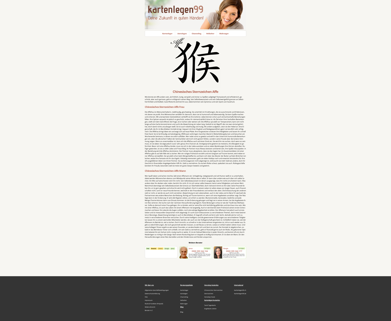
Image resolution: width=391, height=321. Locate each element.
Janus (172, 248)
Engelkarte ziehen (210, 309)
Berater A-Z (149, 310)
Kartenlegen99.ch (240, 290)
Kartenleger (184, 290)
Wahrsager (184, 304)
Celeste (160, 248)
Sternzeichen (208, 294)
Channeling (184, 297)
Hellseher (183, 300)
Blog (181, 312)
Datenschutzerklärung (152, 294)
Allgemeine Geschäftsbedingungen (157, 290)
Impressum (149, 300)
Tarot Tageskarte (210, 305)
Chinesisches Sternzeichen (213, 290)
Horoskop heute (209, 297)
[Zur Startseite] (195, 14)
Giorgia (167, 248)
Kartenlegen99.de (240, 294)
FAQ (146, 297)
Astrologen (184, 294)
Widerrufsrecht (150, 307)
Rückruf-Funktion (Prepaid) (154, 304)
